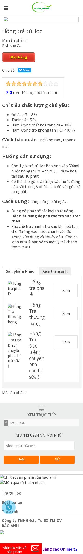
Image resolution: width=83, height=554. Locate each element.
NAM (21, 459)
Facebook (17, 423)
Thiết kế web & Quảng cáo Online (41, 549)
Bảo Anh (53, 165)
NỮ (57, 459)
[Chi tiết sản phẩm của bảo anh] (28, 477)
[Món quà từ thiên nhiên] (22, 482)
